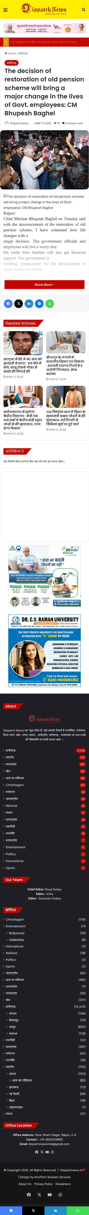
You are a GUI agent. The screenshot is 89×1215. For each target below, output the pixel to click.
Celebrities (16, 940)
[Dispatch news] (44, 9)
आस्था (12, 1073)
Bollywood (16, 933)
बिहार (12, 1100)
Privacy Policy (43, 1184)
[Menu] (5, 11)
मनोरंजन (10, 792)
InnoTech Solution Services (52, 1177)
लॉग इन (47, 461)
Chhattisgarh (15, 785)
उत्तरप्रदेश (11, 819)
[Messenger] (39, 303)
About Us (25, 1184)
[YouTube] (47, 1152)
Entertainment (15, 847)
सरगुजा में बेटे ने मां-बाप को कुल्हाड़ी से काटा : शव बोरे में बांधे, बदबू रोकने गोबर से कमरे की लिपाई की (22, 365)
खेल (8, 771)
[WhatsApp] (49, 303)
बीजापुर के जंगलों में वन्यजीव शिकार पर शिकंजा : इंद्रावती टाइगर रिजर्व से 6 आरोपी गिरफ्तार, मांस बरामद (65, 365)
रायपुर (12, 1027)
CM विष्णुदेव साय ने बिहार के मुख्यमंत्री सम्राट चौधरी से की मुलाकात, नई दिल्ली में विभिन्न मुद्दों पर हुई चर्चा (66, 418)
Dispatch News (19, 123)
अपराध (12, 1013)
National (11, 805)
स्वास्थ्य (13, 1033)
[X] (18, 303)
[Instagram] (52, 1152)
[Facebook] (8, 303)
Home (11, 53)
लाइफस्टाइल (16, 1107)
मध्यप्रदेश (11, 764)
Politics (11, 854)
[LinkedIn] (29, 303)
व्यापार (9, 812)
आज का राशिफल (15, 778)
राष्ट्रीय (10, 757)
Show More (43, 284)
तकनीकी (10, 826)
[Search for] (83, 11)
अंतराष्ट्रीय (12, 798)
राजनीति (10, 833)
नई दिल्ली (14, 1094)
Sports (10, 868)
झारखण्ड (14, 1087)
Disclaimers (63, 1184)
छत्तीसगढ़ (23, 53)
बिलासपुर (14, 1020)
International (14, 861)
